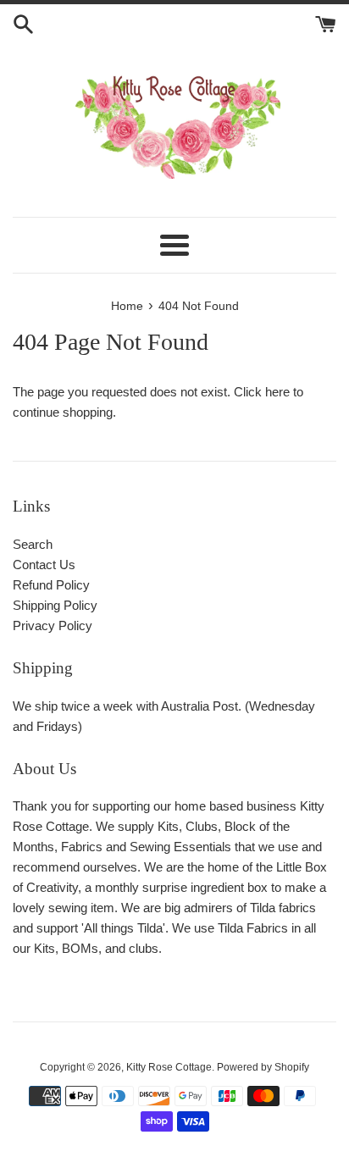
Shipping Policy (55, 605)
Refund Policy (51, 585)
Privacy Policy (52, 625)
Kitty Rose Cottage (169, 1067)
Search (33, 544)
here (277, 392)
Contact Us (44, 564)
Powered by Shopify (263, 1067)
